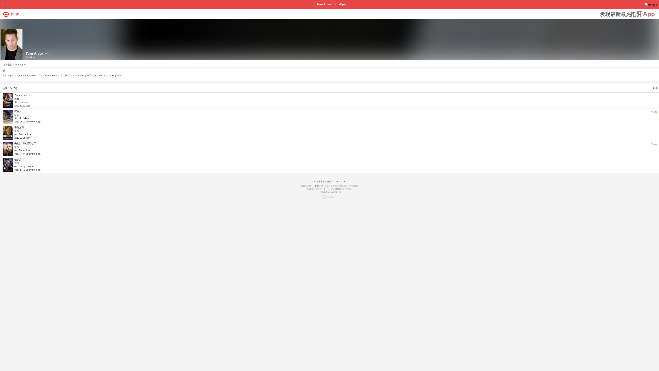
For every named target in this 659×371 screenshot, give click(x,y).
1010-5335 (339, 181)
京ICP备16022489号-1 (316, 189)
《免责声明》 (318, 186)
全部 (654, 88)
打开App (643, 14)
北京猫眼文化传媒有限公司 (329, 192)
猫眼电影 (7, 64)
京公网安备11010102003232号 (339, 189)
